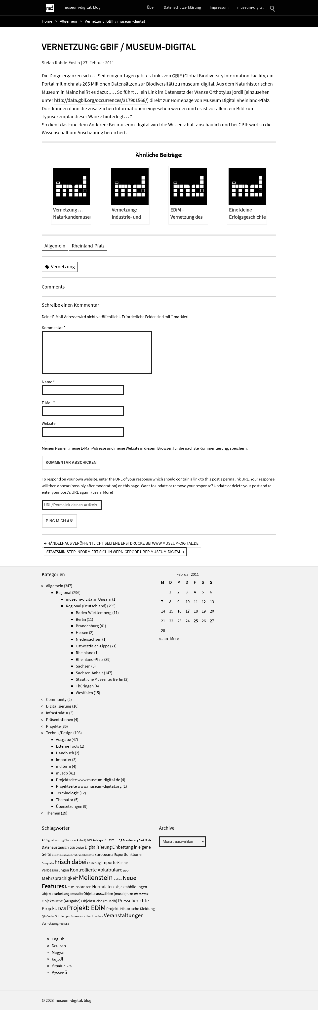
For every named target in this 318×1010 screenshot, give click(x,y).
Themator (64, 799)
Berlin (81, 619)
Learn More (102, 492)
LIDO (125, 870)
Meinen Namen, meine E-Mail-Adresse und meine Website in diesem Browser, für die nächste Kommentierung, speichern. (145, 448)
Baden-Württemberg (94, 612)
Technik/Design (59, 732)
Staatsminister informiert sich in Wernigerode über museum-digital (115, 551)
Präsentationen (59, 719)
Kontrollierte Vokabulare (96, 869)
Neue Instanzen (78, 886)
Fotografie (48, 863)
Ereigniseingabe (61, 855)
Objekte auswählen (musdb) (105, 893)
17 (188, 611)
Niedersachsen (88, 639)
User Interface (94, 916)
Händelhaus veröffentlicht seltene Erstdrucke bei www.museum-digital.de (121, 543)
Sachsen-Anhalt (89, 672)
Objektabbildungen (131, 886)
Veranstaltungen (124, 915)
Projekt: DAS (54, 908)
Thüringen (85, 686)
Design (80, 847)
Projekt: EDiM (86, 907)
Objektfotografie (138, 894)
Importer (63, 759)
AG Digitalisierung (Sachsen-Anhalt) (64, 840)
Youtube (64, 923)
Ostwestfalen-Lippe (92, 646)
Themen (53, 813)
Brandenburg (87, 625)
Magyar (58, 952)
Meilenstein (96, 877)
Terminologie (67, 793)
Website (48, 423)
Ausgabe (63, 739)
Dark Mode (145, 840)
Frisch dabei (70, 862)
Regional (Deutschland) (86, 606)
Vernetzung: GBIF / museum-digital (119, 46)
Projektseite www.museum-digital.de (88, 779)
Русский (59, 972)
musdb (62, 773)
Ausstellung (113, 840)
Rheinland (84, 652)
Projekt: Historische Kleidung (130, 908)
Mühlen (118, 879)
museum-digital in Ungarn (88, 599)
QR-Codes (48, 916)
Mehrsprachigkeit (60, 878)
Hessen (82, 632)
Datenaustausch (55, 847)
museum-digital (250, 7)
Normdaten (103, 886)
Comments (53, 287)
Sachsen (83, 666)
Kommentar (53, 327)
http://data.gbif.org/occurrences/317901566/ (100, 100)
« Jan (163, 638)
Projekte (53, 726)
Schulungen (62, 916)
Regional (63, 592)
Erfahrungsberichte (82, 855)
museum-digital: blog (82, 7)
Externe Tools (67, 746)
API (89, 840)
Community (56, 699)
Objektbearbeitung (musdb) (62, 894)
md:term (63, 766)
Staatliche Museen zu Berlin (99, 679)
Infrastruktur (57, 713)
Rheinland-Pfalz (88, 245)
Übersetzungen (69, 806)
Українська (62, 965)
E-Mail (48, 402)
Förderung (94, 863)
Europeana (104, 854)
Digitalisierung (58, 706)
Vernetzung (63, 266)
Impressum (219, 7)
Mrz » (174, 638)
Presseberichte (133, 900)
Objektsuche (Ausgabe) (61, 901)
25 (196, 621)
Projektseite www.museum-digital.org (89, 786)
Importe (109, 862)
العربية (57, 959)
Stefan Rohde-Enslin (61, 62)
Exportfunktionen (129, 854)
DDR (72, 847)
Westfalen (84, 692)
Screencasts (78, 916)
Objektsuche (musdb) (99, 901)
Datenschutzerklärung (182, 7)
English (58, 939)
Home (47, 21)
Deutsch (59, 945)
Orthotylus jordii (226, 92)
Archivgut (98, 840)
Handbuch (65, 753)
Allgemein (68, 21)
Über (151, 7)
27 (212, 621)
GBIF (177, 75)
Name (48, 382)
